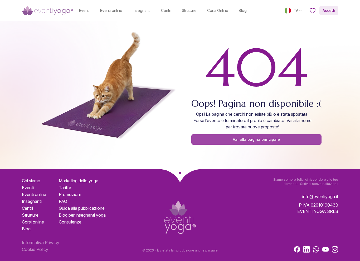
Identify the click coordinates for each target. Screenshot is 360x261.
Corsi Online (217, 10)
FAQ (63, 201)
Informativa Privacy (40, 242)
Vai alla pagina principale (256, 139)
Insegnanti (141, 10)
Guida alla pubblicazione (82, 208)
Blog (243, 10)
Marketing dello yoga (78, 180)
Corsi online (33, 222)
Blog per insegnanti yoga (82, 215)
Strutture (189, 10)
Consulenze (70, 222)
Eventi (84, 10)
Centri (166, 10)
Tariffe (65, 187)
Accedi (329, 10)
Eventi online (111, 10)
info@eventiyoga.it (320, 196)
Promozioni (70, 194)
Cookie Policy (35, 249)
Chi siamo (31, 180)
